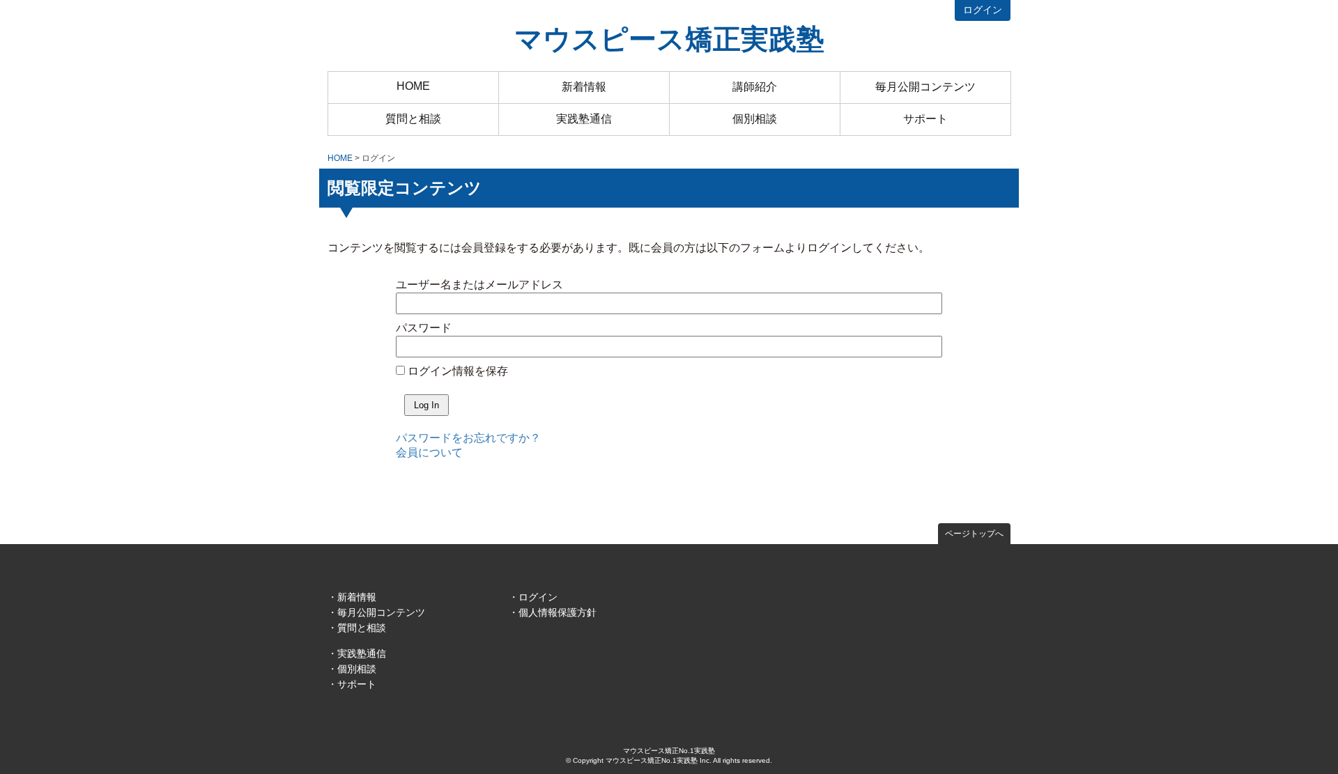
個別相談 (754, 119)
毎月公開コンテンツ (925, 87)
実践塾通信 (584, 119)
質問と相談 (413, 119)
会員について (429, 452)
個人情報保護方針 (557, 612)
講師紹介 (754, 87)
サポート (925, 119)
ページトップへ (974, 534)
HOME (413, 86)
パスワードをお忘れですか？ (468, 438)
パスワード (424, 328)
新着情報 (584, 87)
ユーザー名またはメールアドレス (479, 285)
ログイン (982, 9)
